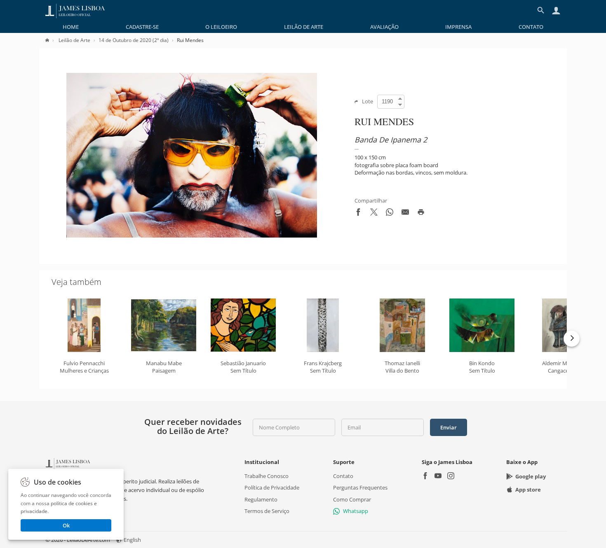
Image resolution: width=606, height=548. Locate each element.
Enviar (448, 427)
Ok (66, 525)
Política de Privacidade (271, 487)
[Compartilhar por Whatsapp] (389, 213)
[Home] (51, 40)
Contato (531, 26)
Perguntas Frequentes (360, 487)
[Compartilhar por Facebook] (358, 213)
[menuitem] (71, 27)
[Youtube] (438, 476)
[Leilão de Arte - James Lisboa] (75, 10)
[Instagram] (450, 476)
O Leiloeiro (221, 26)
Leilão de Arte (303, 26)
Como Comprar (352, 499)
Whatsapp (355, 511)
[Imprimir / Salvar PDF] (421, 213)
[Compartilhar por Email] (405, 213)
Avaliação (384, 26)
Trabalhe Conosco (266, 476)
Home (71, 26)
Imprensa (458, 26)
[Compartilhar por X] (374, 213)
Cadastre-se (142, 26)
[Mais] (572, 339)
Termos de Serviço (266, 511)
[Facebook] (425, 476)
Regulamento (260, 499)
